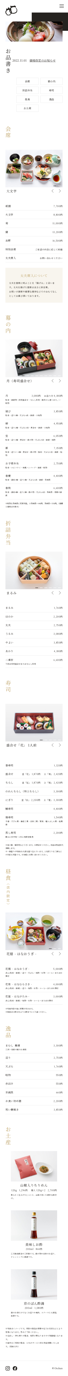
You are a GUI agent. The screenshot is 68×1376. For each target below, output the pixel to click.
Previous (52, 191)
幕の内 (51, 81)
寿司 (51, 90)
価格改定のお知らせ (43, 60)
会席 (27, 81)
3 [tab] (59, 948)
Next (60, 191)
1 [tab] (50, 948)
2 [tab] (54, 948)
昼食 (27, 99)
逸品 (51, 99)
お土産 (27, 108)
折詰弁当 (27, 90)
